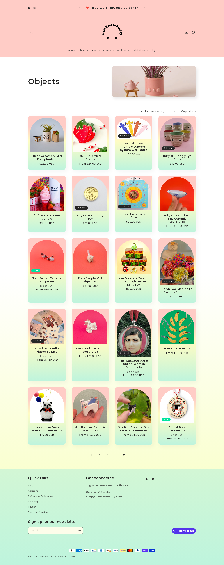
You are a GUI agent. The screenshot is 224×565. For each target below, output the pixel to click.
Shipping (33, 501)
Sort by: (144, 111)
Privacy (32, 506)
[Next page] (132, 455)
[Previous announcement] (79, 8)
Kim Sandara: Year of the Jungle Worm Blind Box (134, 281)
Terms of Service (38, 512)
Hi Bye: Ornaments (177, 348)
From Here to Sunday (46, 556)
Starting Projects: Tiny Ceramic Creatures (133, 429)
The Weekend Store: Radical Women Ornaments (133, 364)
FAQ (30, 485)
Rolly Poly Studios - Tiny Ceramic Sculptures (177, 218)
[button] (31, 32)
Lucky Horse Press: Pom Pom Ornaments (47, 429)
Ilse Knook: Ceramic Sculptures (90, 350)
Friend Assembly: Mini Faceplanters (47, 157)
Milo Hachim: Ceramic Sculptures (90, 429)
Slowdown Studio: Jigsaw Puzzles (46, 350)
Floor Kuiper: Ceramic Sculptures (47, 280)
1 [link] (91, 455)
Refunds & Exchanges (40, 496)
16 (124, 455)
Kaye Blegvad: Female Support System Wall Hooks (133, 146)
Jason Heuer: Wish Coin (134, 216)
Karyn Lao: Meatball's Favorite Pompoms (177, 291)
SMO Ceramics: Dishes (90, 157)
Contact (33, 490)
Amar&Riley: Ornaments (177, 429)
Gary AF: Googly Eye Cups (177, 157)
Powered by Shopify (66, 556)
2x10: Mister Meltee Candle (47, 217)
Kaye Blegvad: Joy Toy (90, 217)
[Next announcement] (144, 8)
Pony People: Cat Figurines (90, 280)
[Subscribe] (79, 530)
